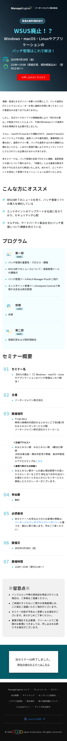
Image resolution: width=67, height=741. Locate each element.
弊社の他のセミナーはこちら (33, 664)
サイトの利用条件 (42, 707)
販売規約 (30, 701)
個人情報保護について (48, 701)
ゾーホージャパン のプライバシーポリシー (37, 522)
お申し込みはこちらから (33, 77)
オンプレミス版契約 (47, 695)
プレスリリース (40, 689)
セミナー (55, 689)
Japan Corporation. (32, 731)
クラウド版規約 (16, 701)
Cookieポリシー (24, 707)
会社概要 (15, 695)
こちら (39, 461)
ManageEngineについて (18, 689)
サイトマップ (28, 695)
